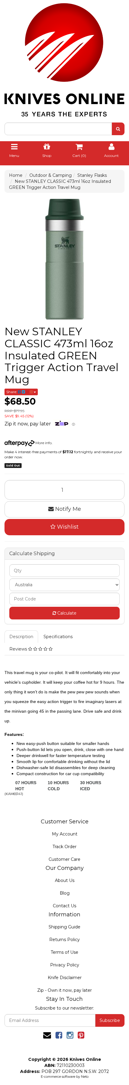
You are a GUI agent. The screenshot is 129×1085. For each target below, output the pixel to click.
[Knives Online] (64, 58)
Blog (65, 893)
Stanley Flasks (92, 175)
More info (43, 443)
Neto (84, 1076)
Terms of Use (64, 952)
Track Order (64, 846)
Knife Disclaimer (65, 977)
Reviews (18, 649)
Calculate (66, 613)
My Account (64, 834)
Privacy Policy (64, 965)
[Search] (118, 128)
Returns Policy (64, 939)
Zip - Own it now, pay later (64, 990)
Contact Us (64, 905)
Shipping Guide (64, 927)
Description (21, 636)
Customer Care (64, 859)
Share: (12, 392)
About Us (64, 880)
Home (15, 175)
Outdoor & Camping (50, 175)
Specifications (58, 636)
